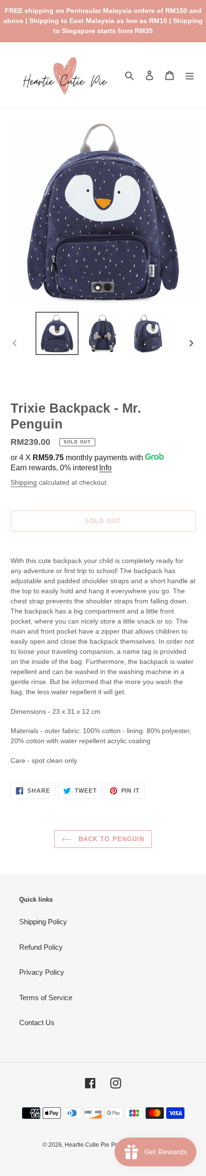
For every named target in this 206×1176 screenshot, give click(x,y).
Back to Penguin (110, 839)
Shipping (24, 482)
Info (105, 468)
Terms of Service (45, 997)
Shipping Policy (43, 922)
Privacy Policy (41, 972)
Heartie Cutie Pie (87, 1144)
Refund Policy (41, 947)
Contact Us (37, 1022)
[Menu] (190, 75)
